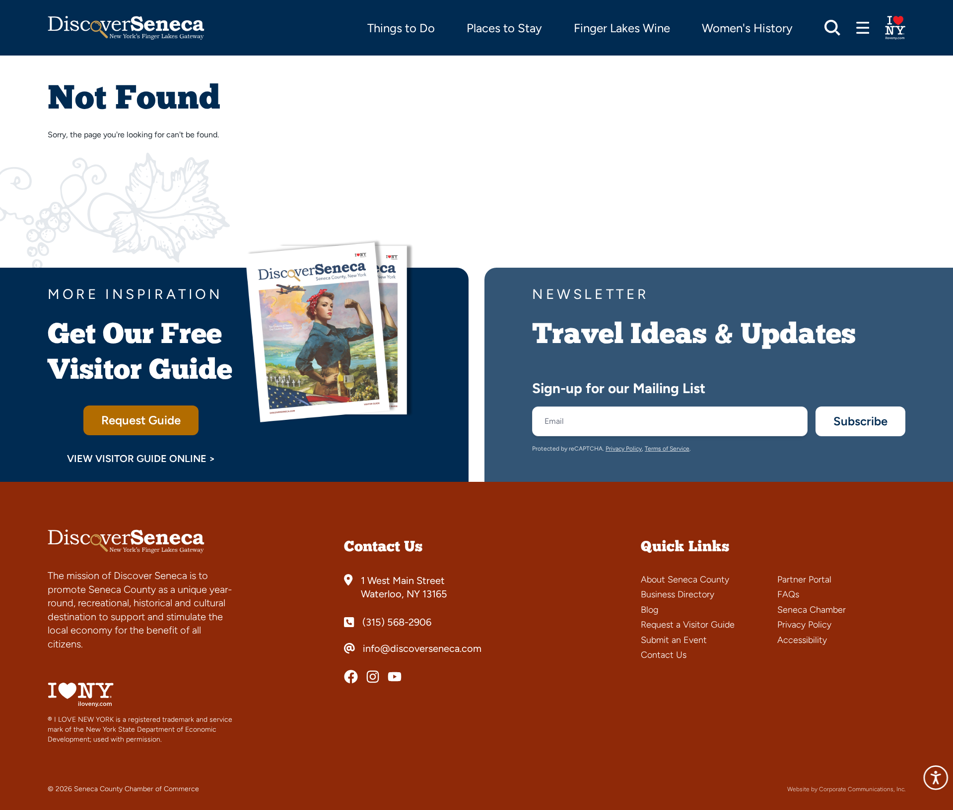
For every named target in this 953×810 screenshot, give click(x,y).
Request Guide (141, 420)
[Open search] (832, 28)
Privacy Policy (624, 448)
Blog (649, 609)
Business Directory (677, 594)
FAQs (788, 594)
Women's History (747, 28)
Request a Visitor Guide (688, 624)
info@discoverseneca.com (422, 648)
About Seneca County (685, 579)
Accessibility (802, 640)
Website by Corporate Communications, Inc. (846, 789)
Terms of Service (667, 448)
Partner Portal (804, 579)
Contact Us (663, 654)
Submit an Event (674, 640)
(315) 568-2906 (396, 622)
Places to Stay (504, 28)
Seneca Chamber (811, 609)
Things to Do (401, 28)
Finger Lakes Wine (622, 28)
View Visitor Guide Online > (141, 458)
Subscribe (860, 421)
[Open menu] (863, 28)
